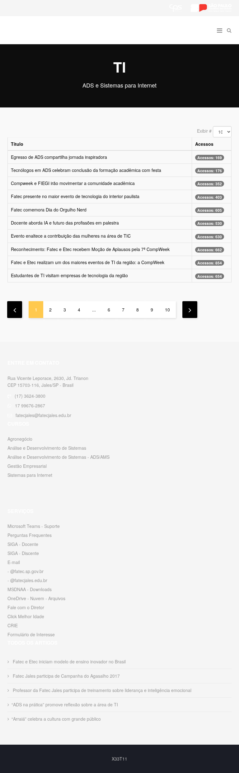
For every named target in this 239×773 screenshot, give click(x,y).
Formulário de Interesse (31, 634)
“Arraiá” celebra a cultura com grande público (56, 719)
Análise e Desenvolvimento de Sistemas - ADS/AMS (58, 457)
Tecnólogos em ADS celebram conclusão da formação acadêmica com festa (86, 170)
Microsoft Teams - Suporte (33, 526)
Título (17, 144)
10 (167, 309)
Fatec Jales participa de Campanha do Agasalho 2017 (66, 676)
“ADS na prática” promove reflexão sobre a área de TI (65, 704)
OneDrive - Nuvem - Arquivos (36, 598)
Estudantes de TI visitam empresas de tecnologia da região (69, 275)
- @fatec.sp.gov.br (25, 571)
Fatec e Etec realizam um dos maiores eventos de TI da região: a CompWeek (87, 262)
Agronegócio (19, 439)
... (94, 309)
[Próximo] (189, 309)
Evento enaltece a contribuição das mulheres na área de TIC (71, 236)
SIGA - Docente (22, 544)
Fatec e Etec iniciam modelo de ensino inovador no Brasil (69, 661)
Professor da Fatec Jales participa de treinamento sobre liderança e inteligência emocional (101, 690)
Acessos (204, 144)
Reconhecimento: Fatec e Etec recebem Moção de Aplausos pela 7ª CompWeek (90, 249)
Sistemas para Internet (29, 475)
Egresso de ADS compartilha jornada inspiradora (59, 157)
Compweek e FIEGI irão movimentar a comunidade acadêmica (73, 183)
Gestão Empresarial (27, 466)
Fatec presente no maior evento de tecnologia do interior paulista (75, 196)
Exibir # (204, 131)
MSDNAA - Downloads (29, 589)
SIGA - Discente (23, 553)
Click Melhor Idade (25, 616)
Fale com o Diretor (25, 607)
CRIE (12, 625)
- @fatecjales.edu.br (27, 580)
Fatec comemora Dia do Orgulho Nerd (49, 209)
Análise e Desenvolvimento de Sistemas (46, 448)
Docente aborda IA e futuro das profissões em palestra (65, 223)
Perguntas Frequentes (29, 535)
